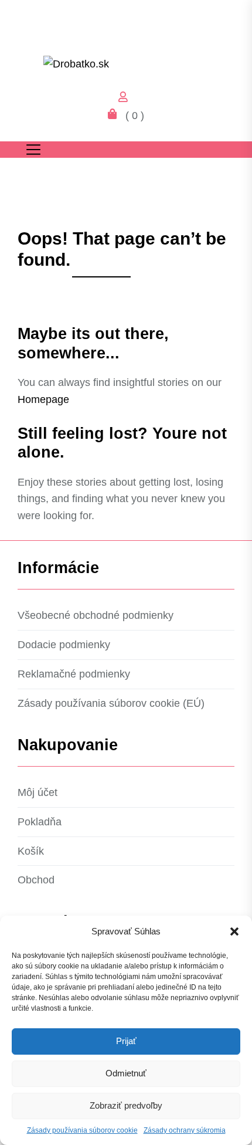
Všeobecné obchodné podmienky (95, 615)
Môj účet (37, 792)
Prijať (126, 1041)
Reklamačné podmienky (74, 674)
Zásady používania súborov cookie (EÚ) (111, 703)
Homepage (43, 399)
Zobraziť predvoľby (126, 1105)
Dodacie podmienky (64, 645)
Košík (31, 851)
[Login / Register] (126, 98)
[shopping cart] (115, 115)
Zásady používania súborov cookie (82, 1130)
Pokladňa (40, 822)
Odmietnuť (126, 1073)
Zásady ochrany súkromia (185, 1130)
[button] (234, 931)
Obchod (36, 880)
